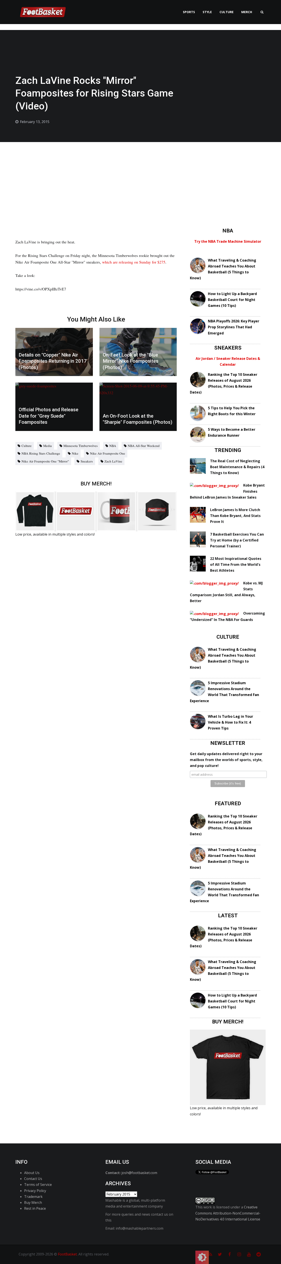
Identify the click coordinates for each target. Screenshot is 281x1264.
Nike (75, 453)
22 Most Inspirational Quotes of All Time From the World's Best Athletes (235, 564)
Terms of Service (38, 1184)
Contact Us (33, 1178)
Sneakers (87, 461)
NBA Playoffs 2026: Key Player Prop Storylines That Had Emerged (233, 327)
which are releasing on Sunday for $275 (133, 262)
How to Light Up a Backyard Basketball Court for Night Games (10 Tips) (232, 299)
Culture (227, 12)
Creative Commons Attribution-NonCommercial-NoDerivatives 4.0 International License (227, 1213)
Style (207, 12)
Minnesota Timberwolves (80, 445)
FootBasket (67, 1254)
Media (47, 445)
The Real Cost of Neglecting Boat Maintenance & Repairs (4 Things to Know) (237, 467)
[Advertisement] (140, 175)
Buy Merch (33, 1202)
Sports (189, 12)
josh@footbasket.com (139, 1172)
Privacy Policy (35, 1190)
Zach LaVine (113, 461)
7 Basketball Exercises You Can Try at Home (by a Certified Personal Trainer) (237, 540)
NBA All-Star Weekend (144, 445)
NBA (112, 445)
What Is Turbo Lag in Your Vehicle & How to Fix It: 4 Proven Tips (230, 722)
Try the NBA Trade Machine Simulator (227, 241)
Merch (246, 12)
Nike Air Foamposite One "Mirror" (45, 461)
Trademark (33, 1196)
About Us (32, 1172)
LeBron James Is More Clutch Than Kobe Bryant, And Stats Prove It (235, 515)
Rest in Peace (35, 1208)
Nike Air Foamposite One (107, 453)
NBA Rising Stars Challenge (41, 453)
